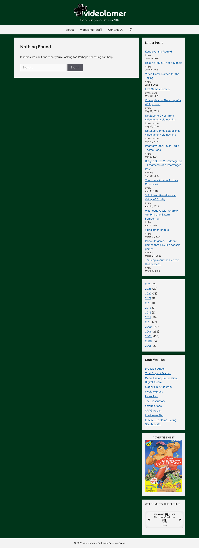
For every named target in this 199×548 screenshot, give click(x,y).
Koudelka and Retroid (158, 51)
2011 (148, 317)
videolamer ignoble (157, 229)
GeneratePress (117, 543)
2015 (148, 303)
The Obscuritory (155, 401)
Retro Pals (151, 396)
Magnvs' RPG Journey (158, 386)
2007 (148, 336)
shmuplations (153, 405)
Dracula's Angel (154, 368)
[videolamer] (99, 10)
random (164, 525)
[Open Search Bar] (131, 29)
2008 (148, 331)
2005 (148, 345)
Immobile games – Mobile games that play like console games (162, 245)
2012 (148, 312)
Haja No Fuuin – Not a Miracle (163, 62)
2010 (148, 322)
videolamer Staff (91, 29)
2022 (148, 293)
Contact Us (115, 29)
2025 (148, 288)
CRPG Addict (153, 410)
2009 (148, 326)
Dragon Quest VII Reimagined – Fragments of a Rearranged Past (163, 165)
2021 (148, 298)
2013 (148, 307)
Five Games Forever (157, 89)
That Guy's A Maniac (158, 373)
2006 (148, 341)
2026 (148, 284)
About (70, 29)
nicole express (154, 391)
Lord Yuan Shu (154, 415)
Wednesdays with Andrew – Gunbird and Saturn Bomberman (162, 214)
